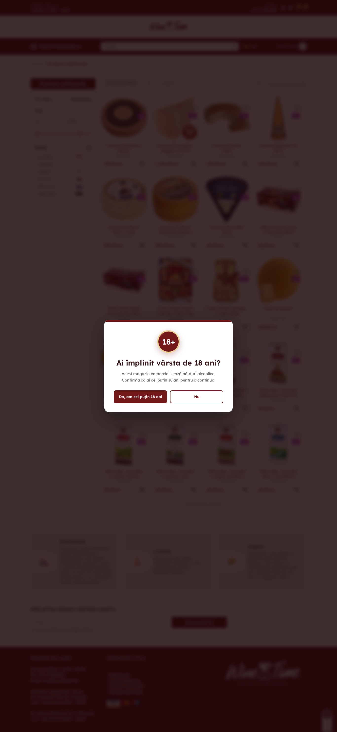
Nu (196, 396)
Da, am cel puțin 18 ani (140, 396)
